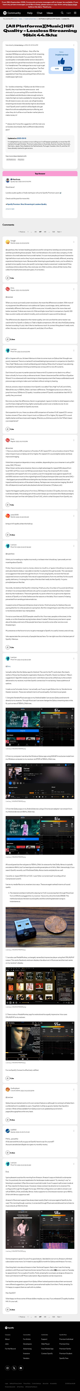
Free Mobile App (47, 1349)
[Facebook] (20, 1368)
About (7, 1339)
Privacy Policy (26, 1383)
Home (15, 19)
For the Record (10, 1349)
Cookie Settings (36, 1383)
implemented (61, 54)
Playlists (21, 160)
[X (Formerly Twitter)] (14, 1368)
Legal (6, 1383)
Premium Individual (66, 1339)
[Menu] (75, 13)
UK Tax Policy (20, 1387)
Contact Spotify (47, 1353)
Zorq (8, 666)
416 (35, 232)
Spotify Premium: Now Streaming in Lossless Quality (27, 204)
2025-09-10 (21, 138)
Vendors (26, 1358)
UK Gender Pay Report (31, 1387)
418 (45, 232)
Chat (39, 13)
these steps (72, 4)
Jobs (7, 1344)
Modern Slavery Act (10, 1387)
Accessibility (53, 1383)
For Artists (27, 1339)
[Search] (62, 13)
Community (14, 13)
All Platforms (11, 160)
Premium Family (65, 1349)
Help (29, 13)
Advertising (27, 1349)
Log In (69, 13)
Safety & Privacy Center (16, 1383)
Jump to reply (10, 209)
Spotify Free (63, 1358)
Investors (26, 1353)
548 (53, 232)
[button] (57, 69)
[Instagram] (7, 1368)
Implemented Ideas (30, 19)
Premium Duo (64, 1344)
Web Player (45, 1344)
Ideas (50, 13)
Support (44, 1339)
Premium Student (65, 1353)
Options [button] (73, 45)
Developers (27, 1344)
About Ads (45, 1383)
